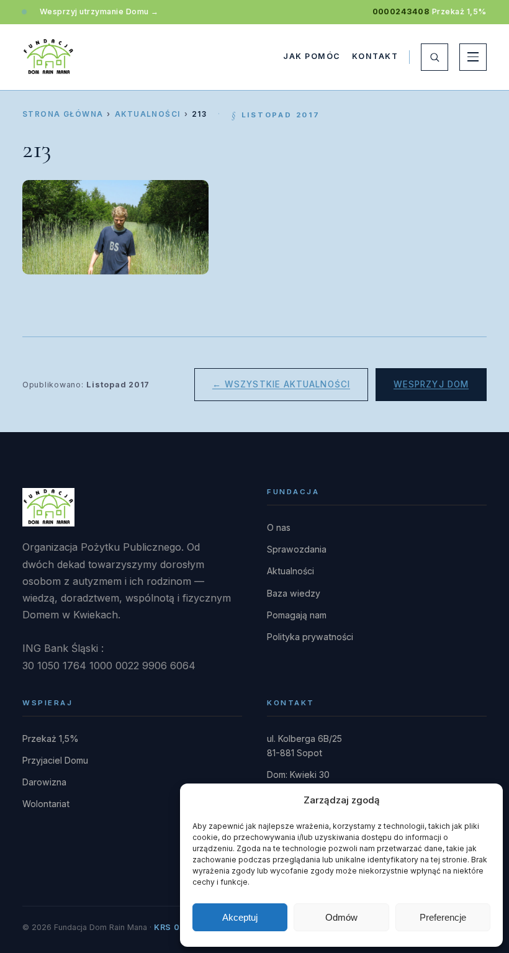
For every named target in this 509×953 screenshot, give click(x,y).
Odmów (341, 917)
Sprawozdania (297, 549)
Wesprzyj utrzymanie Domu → (99, 11)
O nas (279, 527)
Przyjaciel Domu (55, 760)
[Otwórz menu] (473, 57)
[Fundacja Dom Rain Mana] (48, 57)
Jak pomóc (311, 56)
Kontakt (375, 56)
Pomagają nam (297, 615)
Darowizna (44, 782)
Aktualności (148, 114)
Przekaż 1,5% (459, 11)
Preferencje (443, 917)
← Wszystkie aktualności (281, 384)
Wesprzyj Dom (431, 384)
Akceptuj (240, 917)
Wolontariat (46, 803)
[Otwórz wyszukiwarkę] (434, 57)
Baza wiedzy (293, 593)
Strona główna (62, 114)
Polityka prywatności (310, 636)
